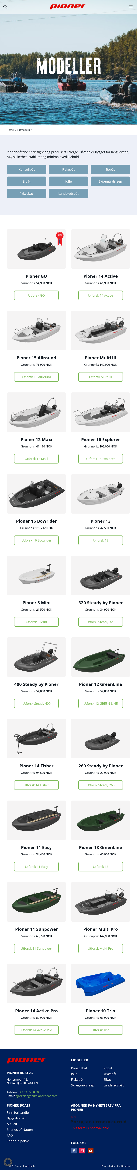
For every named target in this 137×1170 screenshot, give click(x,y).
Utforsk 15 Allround (36, 377)
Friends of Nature (20, 1130)
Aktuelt (12, 1124)
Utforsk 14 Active (100, 295)
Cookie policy (123, 1166)
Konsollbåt (27, 169)
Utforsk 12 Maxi (36, 459)
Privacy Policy (108, 1166)
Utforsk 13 (100, 540)
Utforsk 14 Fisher (36, 785)
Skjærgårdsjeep (110, 181)
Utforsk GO (36, 295)
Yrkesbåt (26, 193)
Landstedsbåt (68, 193)
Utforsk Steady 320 (101, 622)
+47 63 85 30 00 (28, 1092)
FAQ (10, 1135)
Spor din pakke (18, 1141)
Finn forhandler (18, 1113)
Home (10, 129)
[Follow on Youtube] (90, 1150)
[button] (8, 1162)
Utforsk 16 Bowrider (36, 540)
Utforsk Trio (100, 1030)
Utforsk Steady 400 (36, 703)
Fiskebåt (68, 169)
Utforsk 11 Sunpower (36, 948)
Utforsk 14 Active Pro (36, 1030)
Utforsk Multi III (100, 377)
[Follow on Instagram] (82, 1150)
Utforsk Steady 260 (101, 785)
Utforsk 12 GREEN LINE (100, 703)
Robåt (110, 169)
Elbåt (26, 181)
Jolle (68, 181)
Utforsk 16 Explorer (100, 459)
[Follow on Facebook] (74, 1150)
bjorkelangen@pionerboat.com (36, 1096)
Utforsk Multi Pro (100, 948)
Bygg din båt (16, 1118)
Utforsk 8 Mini (36, 622)
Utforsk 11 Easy (36, 866)
